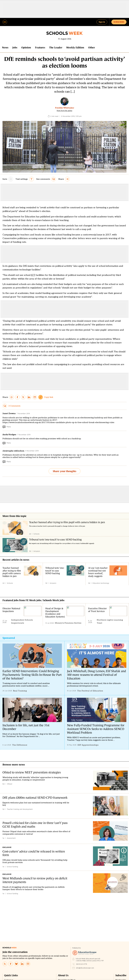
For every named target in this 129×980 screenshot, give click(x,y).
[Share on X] (23, 397)
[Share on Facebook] (17, 397)
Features (40, 47)
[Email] (28, 964)
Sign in (102, 22)
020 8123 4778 (81, 964)
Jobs (14, 47)
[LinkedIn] (22, 964)
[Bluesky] (16, 964)
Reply (9, 427)
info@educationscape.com (85, 968)
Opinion (26, 47)
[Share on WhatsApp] (11, 397)
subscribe (119, 22)
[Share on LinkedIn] (29, 397)
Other (91, 47)
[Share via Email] (35, 397)
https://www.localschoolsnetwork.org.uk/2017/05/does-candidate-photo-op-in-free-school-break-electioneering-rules (58, 422)
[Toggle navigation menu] (5, 22)
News (5, 47)
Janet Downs (9, 413)
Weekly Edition (75, 47)
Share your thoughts (64, 471)
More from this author (64, 111)
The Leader (55, 47)
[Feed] (5, 964)
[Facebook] (10, 964)
